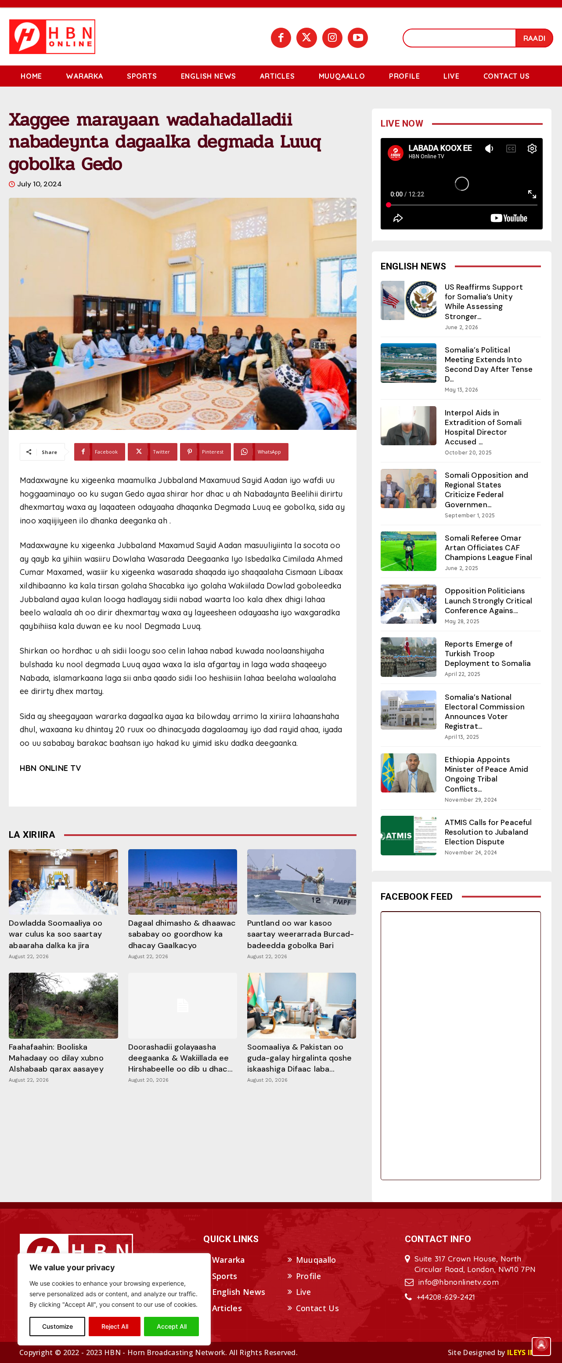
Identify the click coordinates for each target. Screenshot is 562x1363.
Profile (308, 1276)
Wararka (228, 1259)
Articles (227, 1308)
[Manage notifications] (541, 1344)
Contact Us (317, 1308)
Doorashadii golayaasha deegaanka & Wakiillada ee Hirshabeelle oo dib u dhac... (180, 1058)
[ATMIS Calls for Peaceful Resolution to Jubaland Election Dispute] (409, 835)
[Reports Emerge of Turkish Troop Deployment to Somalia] (409, 656)
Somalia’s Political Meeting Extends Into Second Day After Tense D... (489, 364)
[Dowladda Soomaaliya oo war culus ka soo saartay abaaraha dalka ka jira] (63, 882)
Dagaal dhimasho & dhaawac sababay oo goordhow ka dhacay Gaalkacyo (182, 934)
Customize (57, 1326)
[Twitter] (306, 37)
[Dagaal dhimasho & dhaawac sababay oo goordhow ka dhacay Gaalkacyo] (182, 882)
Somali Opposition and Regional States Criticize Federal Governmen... (486, 489)
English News (239, 1292)
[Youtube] (357, 37)
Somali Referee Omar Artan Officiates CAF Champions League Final (488, 547)
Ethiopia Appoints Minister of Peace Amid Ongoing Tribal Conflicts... (486, 774)
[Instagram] (332, 37)
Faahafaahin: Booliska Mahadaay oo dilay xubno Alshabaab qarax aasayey (56, 1058)
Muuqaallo (316, 1259)
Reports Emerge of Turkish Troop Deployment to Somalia (488, 653)
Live (303, 1292)
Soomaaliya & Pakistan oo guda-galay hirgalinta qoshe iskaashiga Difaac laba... (299, 1058)
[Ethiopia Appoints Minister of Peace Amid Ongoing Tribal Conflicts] (409, 772)
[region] (114, 1299)
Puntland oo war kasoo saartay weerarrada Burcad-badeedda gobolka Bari (300, 934)
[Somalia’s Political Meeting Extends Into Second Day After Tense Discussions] (409, 362)
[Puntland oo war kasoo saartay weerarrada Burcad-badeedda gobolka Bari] (301, 882)
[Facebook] (281, 37)
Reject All (114, 1326)
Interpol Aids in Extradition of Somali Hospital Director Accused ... (483, 427)
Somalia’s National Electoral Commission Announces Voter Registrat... (485, 711)
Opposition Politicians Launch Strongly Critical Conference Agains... (488, 600)
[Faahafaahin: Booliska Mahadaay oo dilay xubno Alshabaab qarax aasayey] (63, 1005)
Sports (225, 1276)
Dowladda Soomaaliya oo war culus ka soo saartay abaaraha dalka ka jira (55, 934)
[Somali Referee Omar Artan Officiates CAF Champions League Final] (409, 551)
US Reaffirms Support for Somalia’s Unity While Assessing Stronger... (484, 301)
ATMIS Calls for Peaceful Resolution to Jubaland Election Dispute (488, 832)
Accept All (172, 1326)
